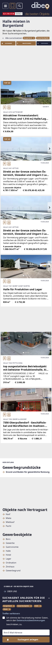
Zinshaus (10, 566)
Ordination (11, 562)
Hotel (8, 555)
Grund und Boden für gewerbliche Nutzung (27, 472)
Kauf (8, 514)
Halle (8, 551)
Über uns (12, 591)
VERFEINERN (44, 43)
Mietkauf (10, 522)
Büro (8, 539)
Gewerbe (10, 543)
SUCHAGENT (8, 43)
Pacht (8, 526)
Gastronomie (12, 547)
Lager (8, 558)
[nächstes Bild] (49, 92)
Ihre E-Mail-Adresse (9, 628)
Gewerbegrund (13, 570)
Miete (8, 518)
